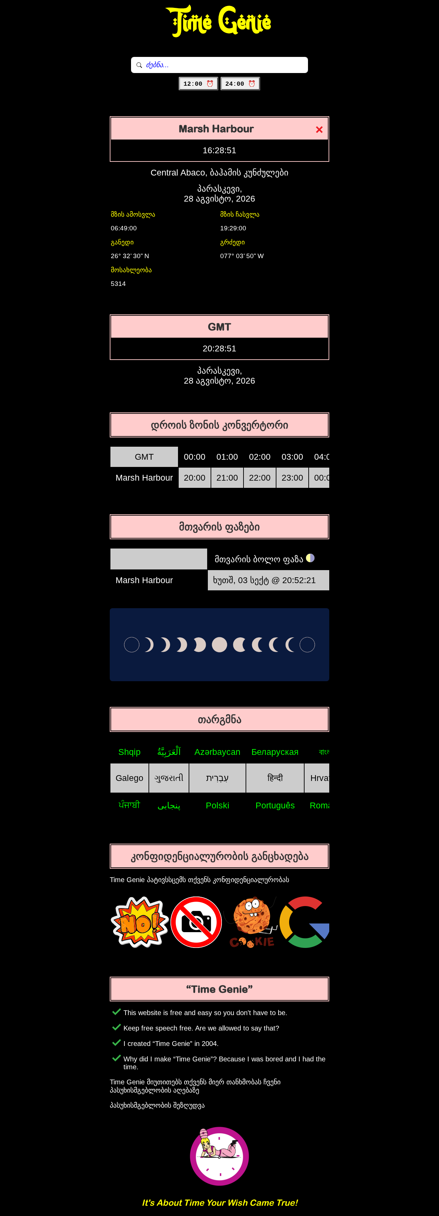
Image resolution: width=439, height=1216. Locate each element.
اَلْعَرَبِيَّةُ (169, 752)
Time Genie (219, 22)
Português (275, 805)
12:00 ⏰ (198, 84)
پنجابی (168, 805)
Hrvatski (326, 778)
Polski (217, 805)
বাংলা (326, 752)
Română (326, 805)
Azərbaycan (217, 752)
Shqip (129, 752)
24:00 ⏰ (240, 84)
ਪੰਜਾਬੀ (129, 805)
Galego (129, 778)
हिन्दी (275, 778)
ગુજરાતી (168, 778)
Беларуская (275, 752)
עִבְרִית (217, 778)
